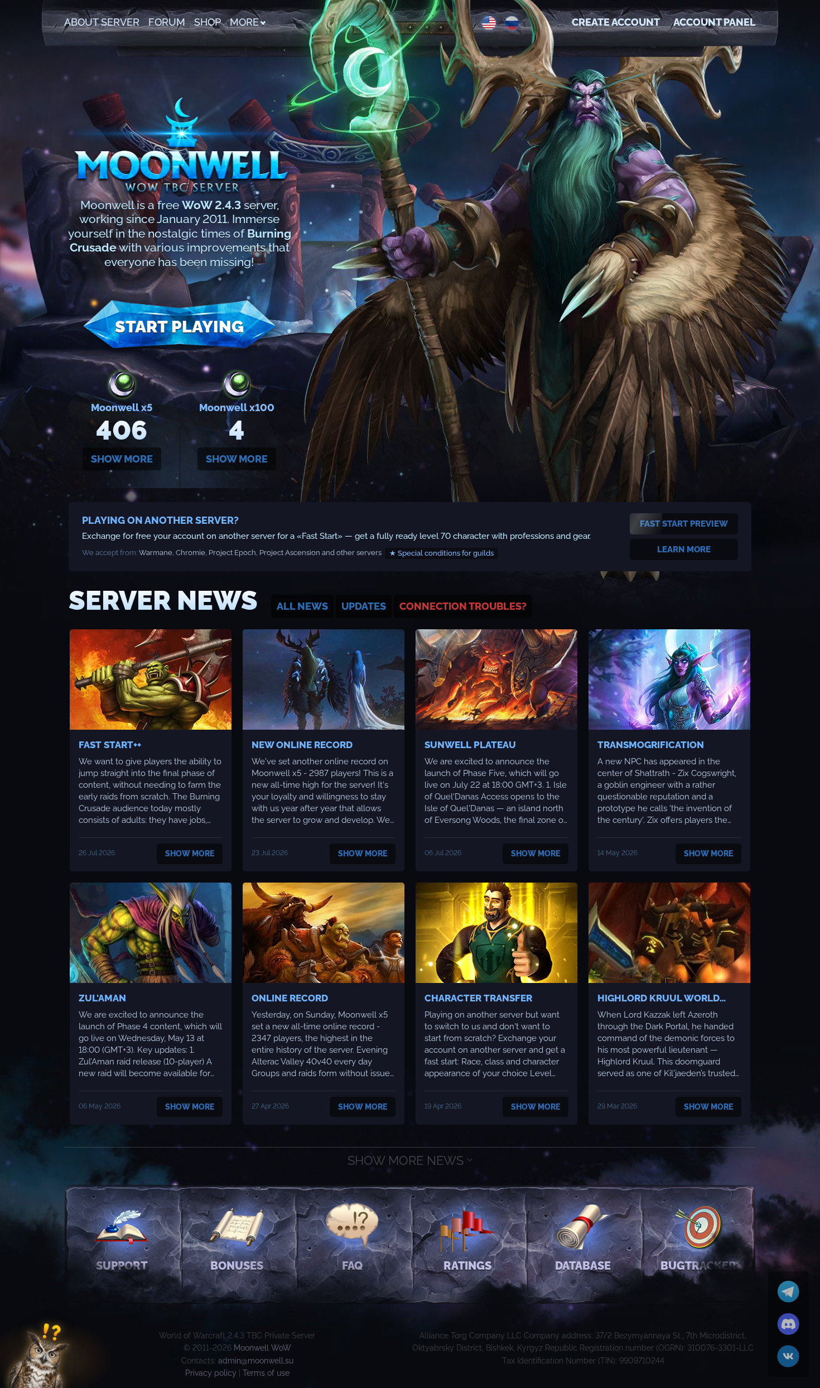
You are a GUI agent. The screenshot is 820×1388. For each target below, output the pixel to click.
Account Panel (714, 22)
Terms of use (266, 1372)
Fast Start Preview (684, 524)
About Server (101, 22)
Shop (207, 22)
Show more (122, 459)
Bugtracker (698, 1266)
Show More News (407, 1160)
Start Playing (179, 326)
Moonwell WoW (262, 1347)
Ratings (467, 1266)
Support (121, 1266)
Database (583, 1266)
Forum (166, 22)
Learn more (684, 549)
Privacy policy (211, 1372)
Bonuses (236, 1266)
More (244, 22)
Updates (363, 606)
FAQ (352, 1266)
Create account (616, 22)
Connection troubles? (463, 606)
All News (302, 606)
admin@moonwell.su (255, 1360)
